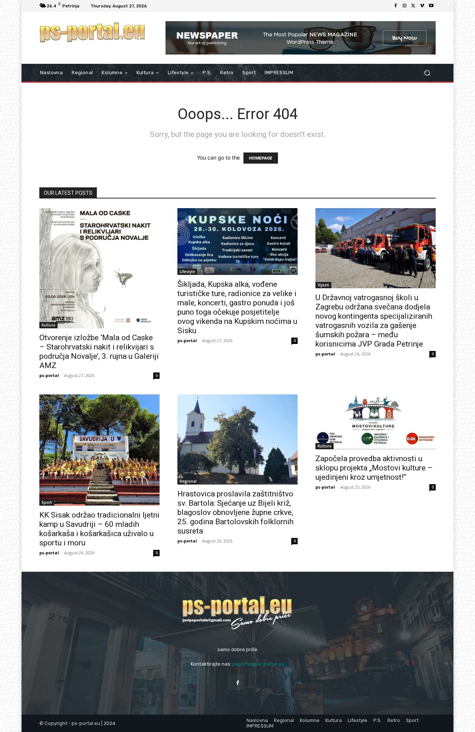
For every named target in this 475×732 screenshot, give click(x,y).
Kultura (48, 325)
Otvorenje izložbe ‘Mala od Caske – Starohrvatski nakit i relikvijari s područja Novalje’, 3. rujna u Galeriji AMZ (99, 351)
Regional (188, 481)
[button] (427, 73)
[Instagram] (404, 5)
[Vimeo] (422, 5)
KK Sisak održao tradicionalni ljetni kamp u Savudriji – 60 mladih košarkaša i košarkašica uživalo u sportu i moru (99, 529)
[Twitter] (413, 5)
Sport (47, 502)
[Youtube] (431, 5)
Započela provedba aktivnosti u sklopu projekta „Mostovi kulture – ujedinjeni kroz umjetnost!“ (374, 468)
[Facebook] (395, 5)
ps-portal (49, 375)
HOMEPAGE (260, 158)
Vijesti (323, 285)
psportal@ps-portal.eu (258, 664)
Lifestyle (187, 271)
